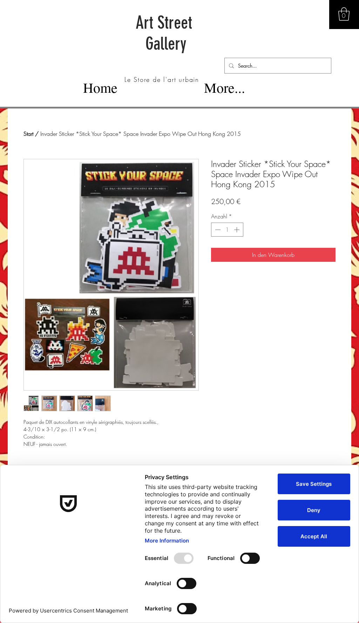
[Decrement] (217, 229)
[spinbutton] (227, 229)
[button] (344, 14)
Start (28, 134)
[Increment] (237, 229)
